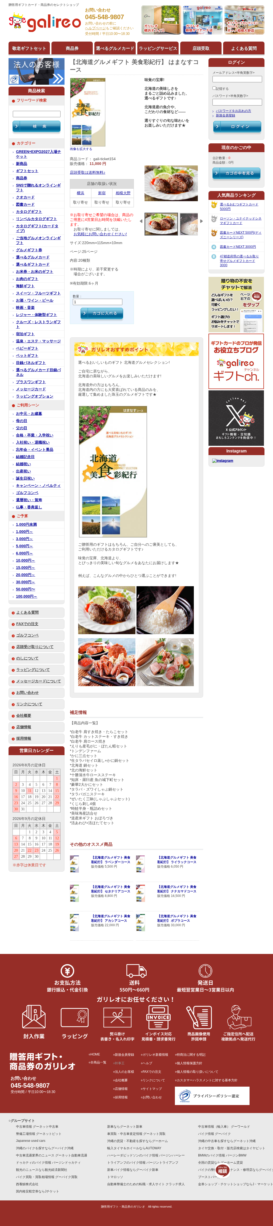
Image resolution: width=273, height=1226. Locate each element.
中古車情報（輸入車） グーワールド (224, 1126)
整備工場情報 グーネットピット (39, 1134)
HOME (95, 1054)
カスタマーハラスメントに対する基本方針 (207, 1080)
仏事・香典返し (29, 507)
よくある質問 (27, 612)
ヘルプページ (95, 28)
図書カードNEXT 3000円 (238, 247)
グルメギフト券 (29, 250)
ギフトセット (27, 171)
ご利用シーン (28, 405)
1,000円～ (24, 532)
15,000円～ (25, 568)
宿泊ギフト (25, 334)
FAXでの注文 (27, 624)
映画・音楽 (25, 308)
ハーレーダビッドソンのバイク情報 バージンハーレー (146, 1155)
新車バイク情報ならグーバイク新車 (132, 1170)
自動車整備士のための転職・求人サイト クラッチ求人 (146, 1184)
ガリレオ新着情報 (155, 1055)
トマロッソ (115, 1177)
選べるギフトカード (33, 264)
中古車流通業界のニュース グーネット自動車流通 (51, 1155)
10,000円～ (25, 561)
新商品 (21, 164)
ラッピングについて (33, 670)
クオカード (25, 197)
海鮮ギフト (25, 286)
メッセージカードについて (38, 681)
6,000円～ (24, 553)
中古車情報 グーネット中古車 (37, 1126)
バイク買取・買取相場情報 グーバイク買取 (47, 1177)
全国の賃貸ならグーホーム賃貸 (220, 1162)
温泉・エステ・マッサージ (38, 341)
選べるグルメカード (33, 257)
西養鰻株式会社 (27, 1184)
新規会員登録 (225, 115)
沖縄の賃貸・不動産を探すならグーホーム (137, 1141)
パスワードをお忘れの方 (233, 111)
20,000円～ (25, 575)
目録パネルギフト (31, 363)
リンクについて (29, 704)
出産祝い (23, 471)
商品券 (21, 178)
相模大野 (123, 193)
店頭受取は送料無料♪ (87, 173)
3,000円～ (24, 539)
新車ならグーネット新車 (124, 1126)
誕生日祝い (25, 478)
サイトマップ (152, 1089)
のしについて (27, 658)
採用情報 (23, 739)
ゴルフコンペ (27, 493)
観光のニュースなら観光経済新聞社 (41, 1170)
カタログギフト (29, 212)
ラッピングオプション (34, 396)
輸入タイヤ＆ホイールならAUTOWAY (134, 1148)
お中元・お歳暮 (29, 414)
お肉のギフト (27, 279)
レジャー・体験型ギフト (36, 315)
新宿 (102, 193)
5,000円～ (24, 546)
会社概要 (23, 716)
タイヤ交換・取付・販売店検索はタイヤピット (231, 1148)
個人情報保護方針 (189, 1063)
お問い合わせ (27, 693)
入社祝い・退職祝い (33, 442)
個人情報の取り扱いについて (197, 1072)
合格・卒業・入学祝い (34, 435)
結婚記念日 (25, 457)
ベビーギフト (27, 348)
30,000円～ (25, 582)
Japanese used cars (30, 1141)
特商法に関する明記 (191, 1055)
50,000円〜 (25, 589)
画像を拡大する (81, 149)
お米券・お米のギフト (34, 272)
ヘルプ (147, 1063)
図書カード (25, 205)
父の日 (21, 428)
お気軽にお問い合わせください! (100, 234)
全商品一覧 (98, 1062)
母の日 (21, 421)
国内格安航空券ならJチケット (37, 1191)
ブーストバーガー (211, 1177)
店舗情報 (23, 727)
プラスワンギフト (31, 382)
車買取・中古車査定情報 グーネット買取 (136, 1134)
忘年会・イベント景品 (34, 450)
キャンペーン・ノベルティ (38, 486)
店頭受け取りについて (35, 647)
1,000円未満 (26, 525)
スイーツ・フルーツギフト (38, 293)
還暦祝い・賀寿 (29, 500)
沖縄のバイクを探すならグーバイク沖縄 (45, 1148)
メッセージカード (31, 389)
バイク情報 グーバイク (214, 1134)
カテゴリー (26, 143)
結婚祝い (23, 464)
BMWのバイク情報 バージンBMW (222, 1155)
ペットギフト (27, 356)
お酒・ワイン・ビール (34, 300)
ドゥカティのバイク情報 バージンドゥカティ (48, 1162)
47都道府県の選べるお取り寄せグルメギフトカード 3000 (239, 260)
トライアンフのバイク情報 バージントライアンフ (142, 1162)
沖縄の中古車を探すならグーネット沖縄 (227, 1141)
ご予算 (22, 516)
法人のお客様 (124, 1072)
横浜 (80, 193)
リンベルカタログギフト (36, 219)
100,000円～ (26, 596)
